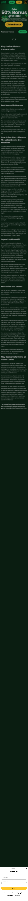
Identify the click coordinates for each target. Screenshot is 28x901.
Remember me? (6, 884)
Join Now (14, 893)
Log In (14, 888)
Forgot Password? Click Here (14, 895)
